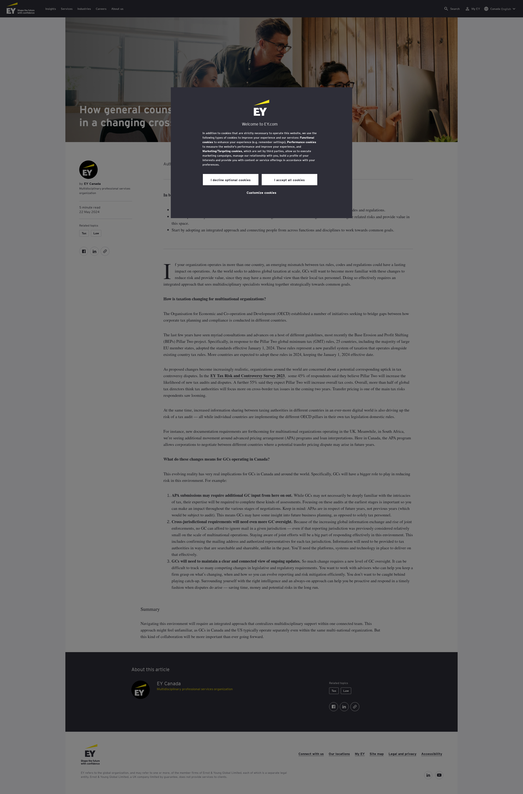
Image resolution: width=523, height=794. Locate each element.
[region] (261, 152)
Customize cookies (261, 192)
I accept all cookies (289, 179)
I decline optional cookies (231, 179)
